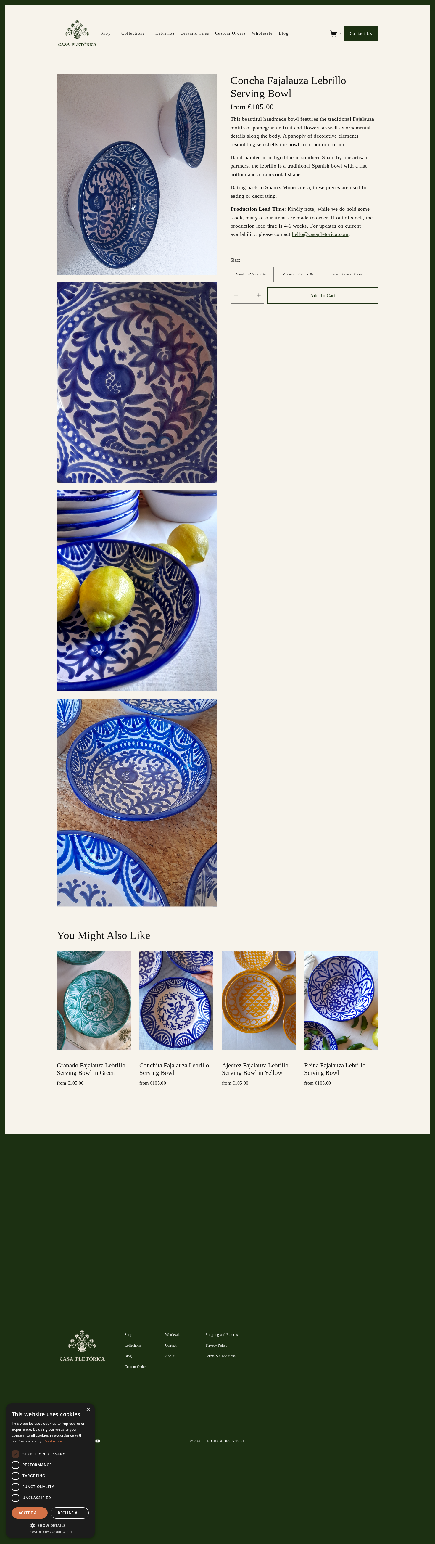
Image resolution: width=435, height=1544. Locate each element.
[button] (50, 1525)
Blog (284, 33)
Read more (53, 1441)
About (170, 1356)
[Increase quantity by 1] (258, 295)
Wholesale (262, 33)
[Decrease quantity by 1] (235, 295)
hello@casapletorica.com (320, 234)
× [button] (88, 1410)
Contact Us (361, 33)
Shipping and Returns (222, 1335)
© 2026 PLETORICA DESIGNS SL (217, 1441)
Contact (170, 1345)
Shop (128, 1335)
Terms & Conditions (221, 1356)
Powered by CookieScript (50, 1531)
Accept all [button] (30, 1512)
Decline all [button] (70, 1512)
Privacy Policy (341, 1432)
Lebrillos (164, 33)
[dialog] (50, 1470)
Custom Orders (230, 33)
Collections (133, 1345)
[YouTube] (97, 1441)
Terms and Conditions (355, 1426)
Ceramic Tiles (195, 33)
